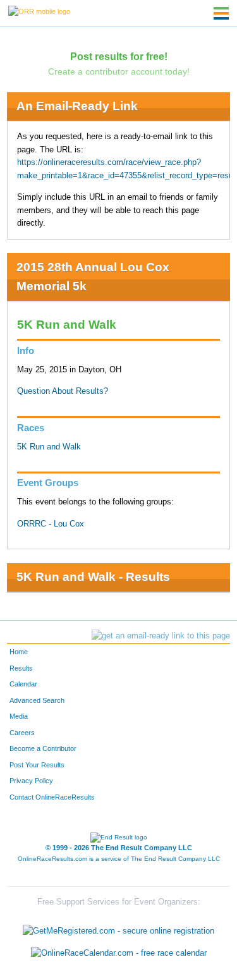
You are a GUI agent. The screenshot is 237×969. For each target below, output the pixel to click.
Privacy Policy (31, 780)
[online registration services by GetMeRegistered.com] (118, 927)
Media (18, 716)
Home (18, 651)
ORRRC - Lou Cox (50, 524)
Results (21, 668)
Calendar (23, 684)
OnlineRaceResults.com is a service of (119, 858)
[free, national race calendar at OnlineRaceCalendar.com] (119, 953)
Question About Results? (62, 391)
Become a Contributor (42, 748)
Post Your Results (36, 765)
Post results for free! (118, 56)
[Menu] (221, 13)
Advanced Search (36, 700)
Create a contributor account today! (119, 71)
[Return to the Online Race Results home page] (39, 11)
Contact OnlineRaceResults (52, 797)
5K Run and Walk (49, 446)
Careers (22, 732)
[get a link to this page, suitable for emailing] (161, 635)
